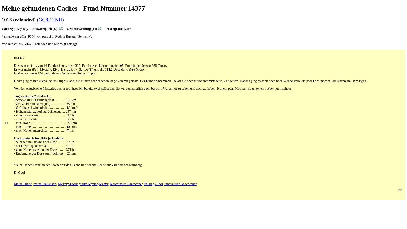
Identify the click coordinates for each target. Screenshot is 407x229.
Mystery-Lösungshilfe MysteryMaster (83, 184)
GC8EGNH (50, 19)
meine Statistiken (44, 184)
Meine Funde (23, 184)
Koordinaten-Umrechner (126, 184)
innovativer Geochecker (180, 184)
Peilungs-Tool (153, 184)
